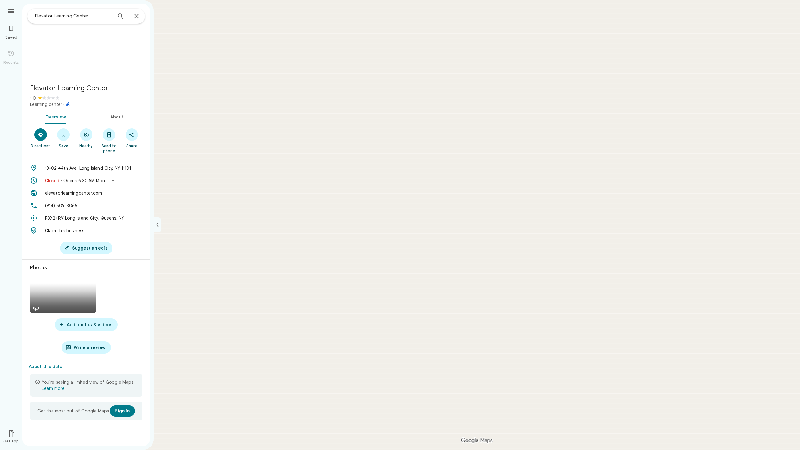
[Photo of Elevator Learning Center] (86, 41)
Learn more (53, 388)
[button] (86, 180)
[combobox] (73, 16)
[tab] (54, 116)
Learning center (46, 104)
